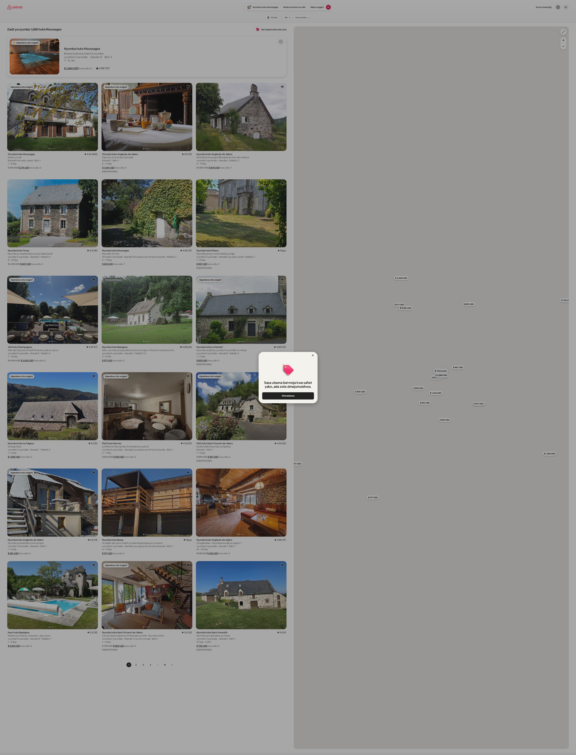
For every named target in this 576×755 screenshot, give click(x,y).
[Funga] (313, 355)
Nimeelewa (288, 395)
